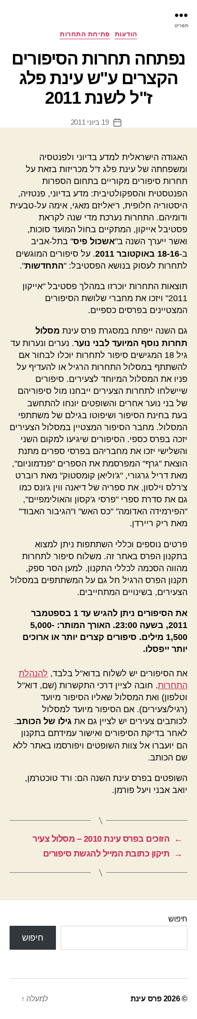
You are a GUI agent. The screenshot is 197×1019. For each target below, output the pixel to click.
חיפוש (177, 919)
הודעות (126, 34)
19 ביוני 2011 (90, 122)
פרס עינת (146, 999)
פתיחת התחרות (84, 34)
